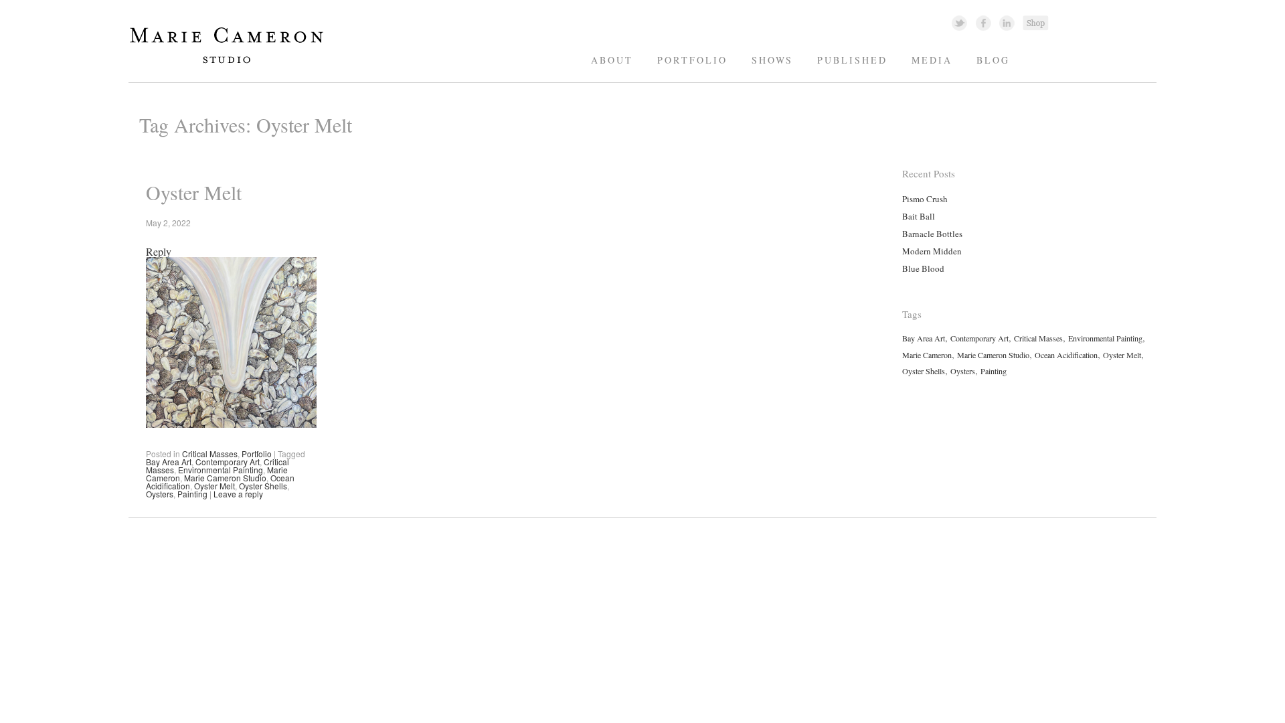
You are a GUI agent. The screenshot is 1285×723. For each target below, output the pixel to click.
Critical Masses (210, 453)
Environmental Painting (220, 469)
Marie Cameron (927, 354)
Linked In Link (1006, 22)
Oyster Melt (194, 192)
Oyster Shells (263, 485)
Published (852, 60)
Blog (993, 60)
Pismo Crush (925, 199)
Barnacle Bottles (932, 234)
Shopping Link (1035, 22)
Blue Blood (923, 268)
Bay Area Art (168, 461)
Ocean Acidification (1066, 354)
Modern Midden (932, 251)
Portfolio (692, 60)
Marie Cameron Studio (225, 477)
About (612, 60)
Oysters (159, 493)
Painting (192, 493)
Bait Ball (918, 216)
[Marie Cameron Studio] (233, 63)
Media (932, 60)
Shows (772, 60)
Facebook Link (983, 22)
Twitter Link (959, 22)
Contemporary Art (227, 461)
